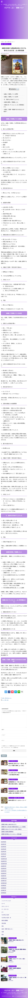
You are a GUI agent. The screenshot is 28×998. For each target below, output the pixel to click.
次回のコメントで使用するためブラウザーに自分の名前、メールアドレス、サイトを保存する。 (13, 746)
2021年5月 (3, 846)
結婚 (7, 700)
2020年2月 (3, 873)
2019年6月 (3, 892)
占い (3, 700)
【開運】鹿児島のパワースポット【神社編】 (11, 834)
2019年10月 (4, 883)
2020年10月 (4, 863)
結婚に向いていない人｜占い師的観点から (14, 105)
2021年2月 (3, 854)
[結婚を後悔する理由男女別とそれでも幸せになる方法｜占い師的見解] (15, 692)
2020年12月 (4, 858)
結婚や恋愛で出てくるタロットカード (17, 800)
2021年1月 (3, 856)
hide (17, 89)
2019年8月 (3, 888)
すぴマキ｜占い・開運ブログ (14, 8)
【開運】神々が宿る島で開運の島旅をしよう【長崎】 (13, 826)
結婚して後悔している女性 (11, 96)
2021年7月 (3, 844)
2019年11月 (3, 880)
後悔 (5, 700)
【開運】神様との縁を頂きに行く (9, 824)
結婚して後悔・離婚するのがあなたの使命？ (14, 110)
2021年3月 (3, 851)
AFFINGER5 (23, 996)
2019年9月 (3, 885)
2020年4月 (3, 868)
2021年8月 (3, 841)
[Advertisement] (14, 25)
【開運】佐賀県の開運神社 (7, 831)
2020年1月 (3, 875)
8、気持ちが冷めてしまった (11, 99)
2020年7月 (3, 866)
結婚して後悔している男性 (11, 94)
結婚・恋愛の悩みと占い (7, 698)
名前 (3, 729)
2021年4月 (3, 849)
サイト (3, 740)
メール (3, 735)
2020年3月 (3, 871)
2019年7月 (3, 890)
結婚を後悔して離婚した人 (11, 102)
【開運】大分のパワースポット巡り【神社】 (11, 829)
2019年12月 (4, 878)
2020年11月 (4, 861)
